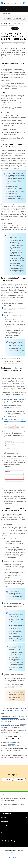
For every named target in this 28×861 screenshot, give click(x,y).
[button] (23, 3)
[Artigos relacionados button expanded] (26, 794)
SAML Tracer (11, 744)
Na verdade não (20, 779)
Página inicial (3, 9)
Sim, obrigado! (7, 779)
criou (12, 407)
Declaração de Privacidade (7, 845)
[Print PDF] (10, 28)
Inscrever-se (15, 28)
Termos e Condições (6, 843)
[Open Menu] (26, 3)
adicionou (6, 407)
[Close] (26, 848)
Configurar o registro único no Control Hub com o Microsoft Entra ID (13, 36)
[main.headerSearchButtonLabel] (21, 2)
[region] (14, 854)
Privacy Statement (13, 855)
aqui (9, 411)
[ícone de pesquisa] (20, 3)
